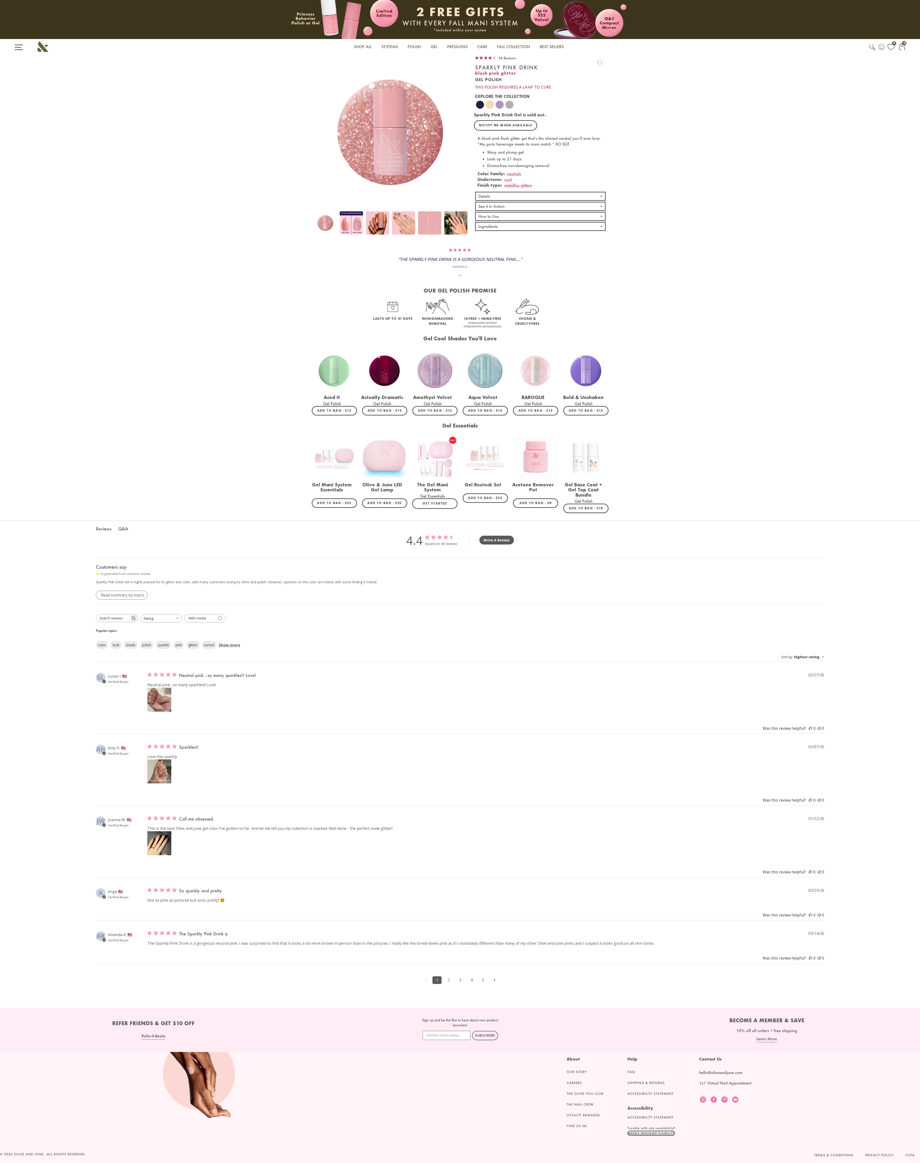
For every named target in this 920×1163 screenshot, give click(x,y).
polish (146, 645)
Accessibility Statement (650, 1094)
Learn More (766, 1038)
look (116, 645)
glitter (193, 645)
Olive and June (28, 1154)
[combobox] (161, 618)
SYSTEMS (389, 46)
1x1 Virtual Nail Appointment (725, 1082)
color (102, 645)
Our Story (577, 1072)
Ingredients (488, 226)
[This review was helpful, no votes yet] (810, 728)
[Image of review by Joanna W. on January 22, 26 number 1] (159, 843)
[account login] (882, 47)
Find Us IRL (577, 1126)
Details (484, 196)
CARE (482, 46)
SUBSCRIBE (485, 1035)
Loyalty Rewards (583, 1115)
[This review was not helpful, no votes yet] (819, 728)
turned (209, 645)
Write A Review (496, 540)
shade (130, 645)
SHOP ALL (363, 46)
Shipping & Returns (646, 1083)
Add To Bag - (337, 410)
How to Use (488, 216)
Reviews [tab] (103, 529)
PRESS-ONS (457, 46)
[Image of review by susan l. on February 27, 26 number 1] (159, 700)
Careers (574, 1083)
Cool (508, 179)
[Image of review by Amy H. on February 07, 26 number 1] (159, 771)
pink (179, 645)
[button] (651, 1133)
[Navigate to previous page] (425, 980)
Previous (317, 225)
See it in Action (491, 206)
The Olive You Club (585, 1094)
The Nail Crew (580, 1104)
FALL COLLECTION (513, 46)
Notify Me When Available (505, 125)
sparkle (163, 645)
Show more (229, 645)
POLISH (414, 46)
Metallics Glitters (518, 185)
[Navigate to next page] (494, 980)
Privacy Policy (879, 1155)
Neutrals (514, 173)
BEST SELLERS (552, 46)
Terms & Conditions (833, 1155)
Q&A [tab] (123, 529)
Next (463, 225)
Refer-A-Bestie (153, 1035)
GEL (434, 46)
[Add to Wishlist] (600, 62)
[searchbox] (112, 618)
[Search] (872, 50)
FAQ (631, 1072)
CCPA (910, 1155)
